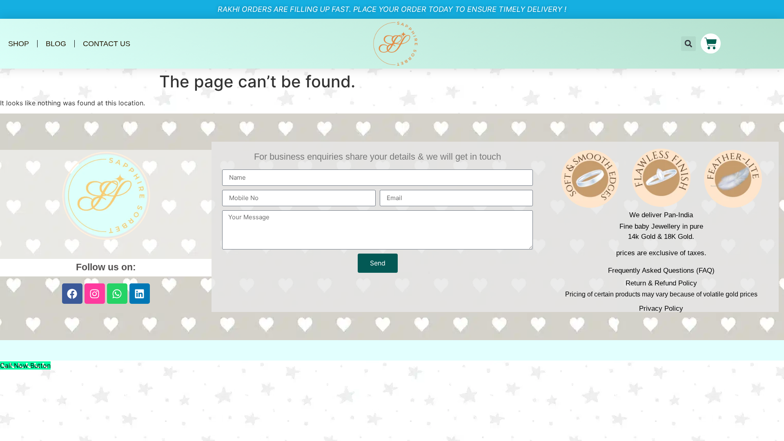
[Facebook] (72, 293)
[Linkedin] (139, 293)
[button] (688, 43)
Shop (18, 44)
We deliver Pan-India (661, 215)
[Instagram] (95, 293)
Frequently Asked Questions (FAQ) (661, 270)
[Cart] (711, 43)
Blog (56, 44)
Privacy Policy (661, 308)
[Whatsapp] (117, 293)
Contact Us (106, 44)
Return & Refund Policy (661, 283)
